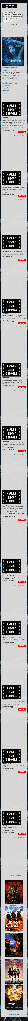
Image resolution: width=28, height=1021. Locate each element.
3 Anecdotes (5, 88)
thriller (23, 82)
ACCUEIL (5, 12)
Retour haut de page (14, 1014)
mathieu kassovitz (16, 82)
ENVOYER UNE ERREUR (13, 19)
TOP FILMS (6, 17)
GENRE (15, 12)
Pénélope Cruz (6, 78)
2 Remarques (5, 90)
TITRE (10, 12)
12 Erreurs (5, 85)
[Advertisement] (14, 155)
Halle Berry (5, 70)
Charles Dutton (6, 73)
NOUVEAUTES (6, 14)
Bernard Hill (5, 77)
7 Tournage (5, 87)
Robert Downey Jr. (7, 72)
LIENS (4, 19)
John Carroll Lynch (7, 75)
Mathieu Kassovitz (13, 67)
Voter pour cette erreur (20, 135)
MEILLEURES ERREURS (16, 17)
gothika (8, 82)
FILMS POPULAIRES (17, 14)
